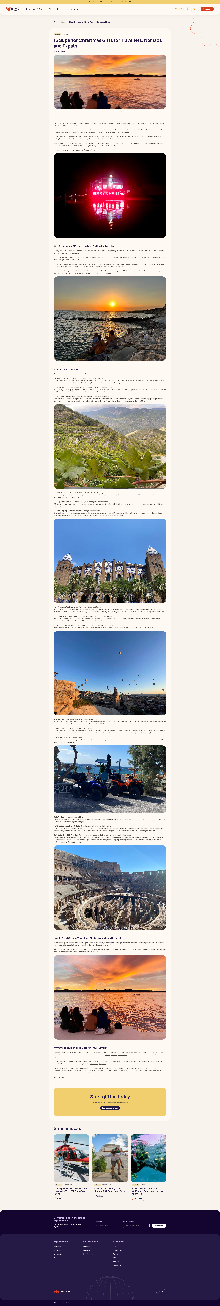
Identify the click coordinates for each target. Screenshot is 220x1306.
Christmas (150, 123)
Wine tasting (58, 390)
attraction (92, 828)
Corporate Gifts (89, 1258)
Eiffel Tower (81, 831)
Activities (57, 1250)
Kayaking (57, 513)
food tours (69, 1070)
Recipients (58, 1254)
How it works (88, 1254)
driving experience (110, 731)
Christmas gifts (94, 837)
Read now (61, 1199)
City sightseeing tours (62, 504)
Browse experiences (110, 1108)
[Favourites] (176, 9)
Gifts (34, 9)
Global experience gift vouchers (116, 143)
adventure (105, 396)
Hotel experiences (60, 628)
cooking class (115, 381)
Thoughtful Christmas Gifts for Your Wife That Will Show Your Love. (71, 1191)
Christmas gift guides (98, 1064)
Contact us (117, 1266)
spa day (111, 495)
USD (162, 1292)
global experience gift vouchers (115, 1055)
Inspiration (73, 9)
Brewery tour (58, 740)
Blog (114, 1246)
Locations (57, 1246)
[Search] (181, 9)
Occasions (57, 1258)
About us (116, 1262)
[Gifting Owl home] (12, 9)
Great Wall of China (97, 831)
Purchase (86, 1250)
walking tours (122, 504)
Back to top (65, 1291)
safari (57, 819)
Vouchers (55, 9)
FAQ (114, 1258)
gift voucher (149, 943)
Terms (115, 1254)
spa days (147, 1068)
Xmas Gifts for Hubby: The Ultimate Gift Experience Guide (110, 1190)
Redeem (208, 9)
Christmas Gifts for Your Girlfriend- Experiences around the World (148, 1191)
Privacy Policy (118, 1250)
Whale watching (59, 721)
